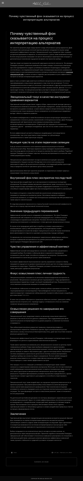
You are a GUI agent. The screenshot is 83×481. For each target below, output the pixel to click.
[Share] (26, 447)
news (15, 452)
